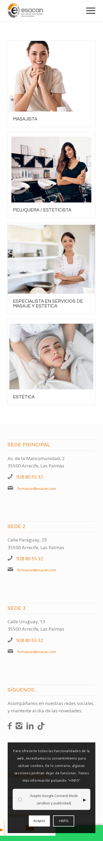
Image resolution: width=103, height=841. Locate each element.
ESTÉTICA (24, 397)
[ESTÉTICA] (51, 354)
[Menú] (88, 10)
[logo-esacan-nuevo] (43, 10)
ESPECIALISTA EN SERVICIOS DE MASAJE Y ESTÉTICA (48, 303)
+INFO (64, 821)
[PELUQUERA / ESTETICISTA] (51, 167)
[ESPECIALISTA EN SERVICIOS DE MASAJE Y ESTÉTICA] (51, 258)
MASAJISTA (25, 119)
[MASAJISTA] (51, 76)
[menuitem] (88, 10)
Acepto (39, 821)
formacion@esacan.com (36, 488)
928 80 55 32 (29, 477)
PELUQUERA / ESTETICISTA (42, 210)
